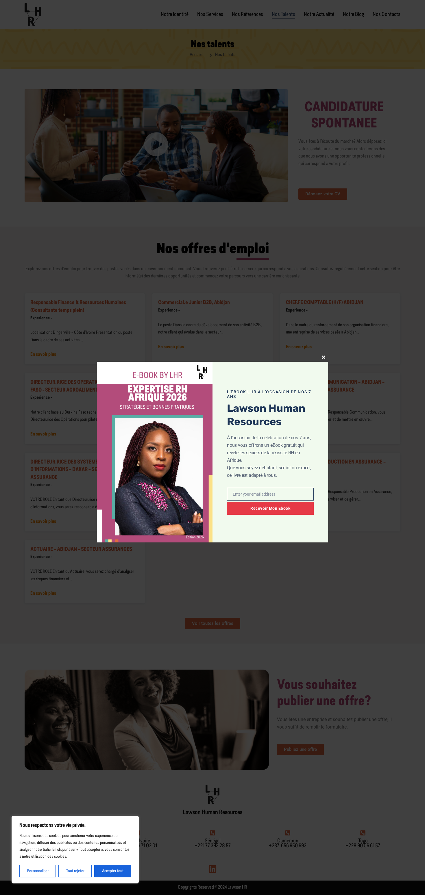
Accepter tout (112, 871)
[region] (75, 849)
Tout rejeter (75, 871)
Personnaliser (38, 871)
